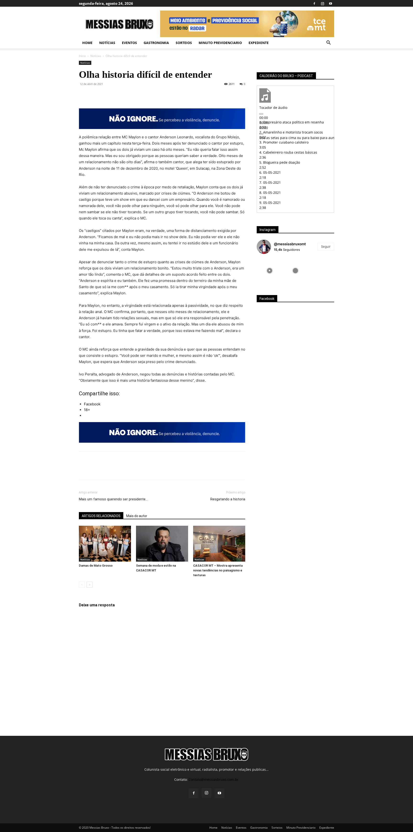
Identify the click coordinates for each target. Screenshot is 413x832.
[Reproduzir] (261, 114)
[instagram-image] (270, 271)
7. (270, 182)
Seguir (326, 246)
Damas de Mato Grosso (96, 565)
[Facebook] (314, 3)
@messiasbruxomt (290, 244)
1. (291, 122)
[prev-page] (82, 585)
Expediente (259, 42)
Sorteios (184, 42)
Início (82, 56)
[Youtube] (330, 3)
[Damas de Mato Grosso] (105, 544)
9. (270, 202)
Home (87, 42)
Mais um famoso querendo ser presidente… (113, 499)
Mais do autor (136, 516)
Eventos (129, 42)
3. (284, 142)
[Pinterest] (105, 95)
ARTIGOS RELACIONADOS (101, 516)
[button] (328, 43)
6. (270, 172)
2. (291, 132)
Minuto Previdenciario (220, 42)
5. (279, 162)
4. (288, 152)
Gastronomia (156, 42)
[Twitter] (94, 95)
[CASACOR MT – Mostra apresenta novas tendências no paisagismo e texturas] (219, 544)
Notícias (107, 42)
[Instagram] (322, 3)
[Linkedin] (127, 95)
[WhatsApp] (116, 95)
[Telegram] (138, 95)
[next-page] (89, 585)
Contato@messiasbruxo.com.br (214, 779)
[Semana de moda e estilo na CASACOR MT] (162, 544)
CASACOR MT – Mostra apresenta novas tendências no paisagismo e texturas (218, 570)
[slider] (319, 137)
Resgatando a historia (227, 499)
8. (270, 192)
